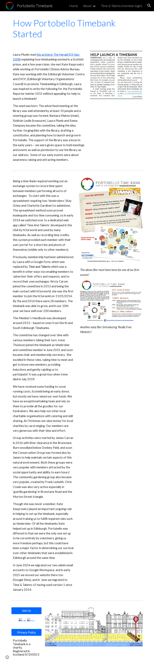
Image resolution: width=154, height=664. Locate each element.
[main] (77, 28)
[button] (149, 5)
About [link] (87, 6)
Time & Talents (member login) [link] (121, 6)
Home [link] (73, 6)
